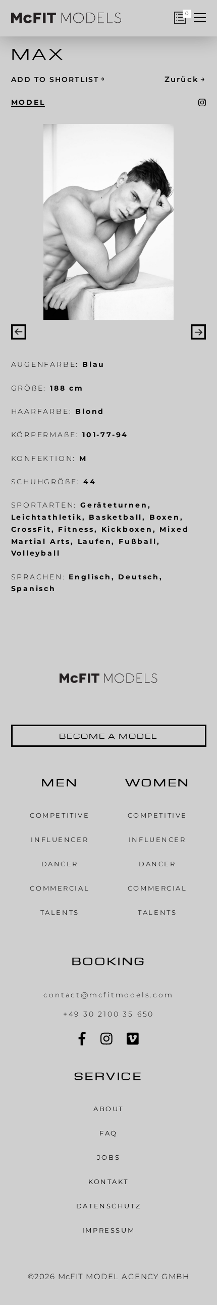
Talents (59, 912)
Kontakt (108, 1182)
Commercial (59, 888)
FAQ (108, 1133)
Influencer (59, 840)
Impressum (108, 1230)
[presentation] (18, 332)
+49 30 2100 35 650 (108, 1014)
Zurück (185, 79)
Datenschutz (108, 1206)
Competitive (59, 815)
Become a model (108, 735)
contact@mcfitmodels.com (108, 994)
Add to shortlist (58, 78)
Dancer (59, 864)
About (108, 1109)
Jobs (108, 1157)
